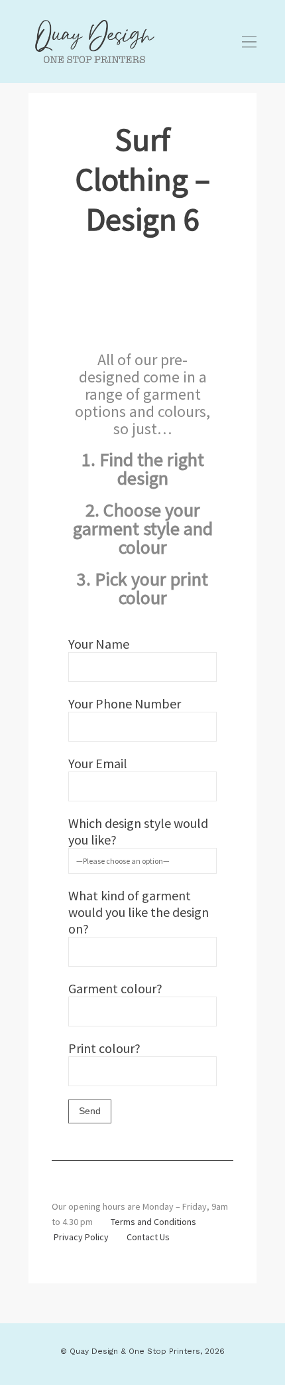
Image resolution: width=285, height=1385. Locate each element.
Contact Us (148, 1237)
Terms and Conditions (153, 1222)
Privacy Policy (81, 1237)
